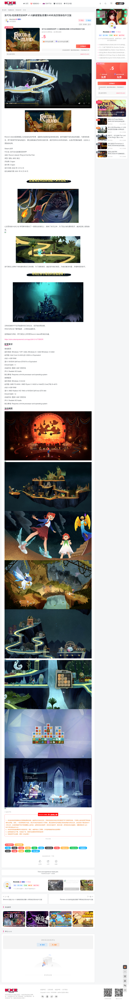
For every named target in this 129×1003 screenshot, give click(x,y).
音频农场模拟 (116, 176)
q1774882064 (107, 218)
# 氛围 (21, 848)
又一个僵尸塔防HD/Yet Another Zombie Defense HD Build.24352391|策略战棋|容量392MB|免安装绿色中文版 (112, 45)
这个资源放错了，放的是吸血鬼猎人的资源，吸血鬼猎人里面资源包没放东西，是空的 (114, 228)
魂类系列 (109, 168)
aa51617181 (106, 212)
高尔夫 (123, 168)
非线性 (112, 179)
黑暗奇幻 (105, 165)
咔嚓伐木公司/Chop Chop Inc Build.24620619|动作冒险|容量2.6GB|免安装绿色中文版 (112, 53)
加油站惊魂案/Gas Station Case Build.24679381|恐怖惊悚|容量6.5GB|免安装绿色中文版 (112, 48)
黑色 (99, 165)
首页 (4, 10)
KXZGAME (54, 992)
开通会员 (120, 3)
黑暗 (111, 165)
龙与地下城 (101, 162)
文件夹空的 (106, 214)
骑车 (104, 170)
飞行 (117, 170)
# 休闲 (14, 848)
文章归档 (50, 989)
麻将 (119, 165)
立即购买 (83, 46)
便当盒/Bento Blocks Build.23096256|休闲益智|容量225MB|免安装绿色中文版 (112, 51)
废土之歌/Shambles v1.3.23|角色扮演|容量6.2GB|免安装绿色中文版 (117, 127)
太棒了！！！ (107, 195)
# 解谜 (41, 848)
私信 (89, 20)
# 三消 (28, 851)
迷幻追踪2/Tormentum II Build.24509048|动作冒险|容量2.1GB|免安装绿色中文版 (117, 144)
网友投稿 (12, 19)
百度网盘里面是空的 (109, 208)
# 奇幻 (34, 848)
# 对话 (8, 851)
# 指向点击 (65, 848)
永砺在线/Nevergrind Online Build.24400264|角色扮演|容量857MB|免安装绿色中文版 (112, 56)
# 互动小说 (74, 848)
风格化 (122, 170)
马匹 (112, 170)
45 (26, 885)
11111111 (106, 220)
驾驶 (108, 170)
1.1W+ (20, 885)
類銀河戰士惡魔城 (103, 173)
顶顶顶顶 (105, 189)
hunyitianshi (107, 224)
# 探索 (28, 848)
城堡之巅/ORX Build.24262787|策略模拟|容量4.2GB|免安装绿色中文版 (117, 152)
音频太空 (101, 176)
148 (31, 885)
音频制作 (108, 176)
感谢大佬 (105, 201)
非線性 (117, 179)
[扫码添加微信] (125, 986)
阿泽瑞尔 (105, 205)
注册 (55, 945)
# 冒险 (8, 848)
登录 (43, 945)
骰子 (99, 170)
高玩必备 (116, 168)
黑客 (115, 165)
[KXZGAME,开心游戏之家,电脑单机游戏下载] (11, 990)
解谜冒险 (19, 845)
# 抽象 (21, 851)
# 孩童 (14, 851)
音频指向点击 (115, 173)
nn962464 (106, 187)
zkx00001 (106, 234)
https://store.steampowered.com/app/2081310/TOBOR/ (24, 339)
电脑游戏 (11, 10)
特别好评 (18, 10)
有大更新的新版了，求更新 (111, 236)
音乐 (106, 179)
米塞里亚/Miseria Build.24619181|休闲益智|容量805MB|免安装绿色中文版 (112, 43)
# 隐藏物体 (83, 848)
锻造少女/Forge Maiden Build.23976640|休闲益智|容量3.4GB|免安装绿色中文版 (117, 119)
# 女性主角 (49, 848)
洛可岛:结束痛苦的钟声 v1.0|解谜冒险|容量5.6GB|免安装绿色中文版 (38, 15)
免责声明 (57, 989)
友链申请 (43, 989)
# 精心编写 (36, 851)
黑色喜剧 (119, 162)
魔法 (104, 168)
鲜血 (99, 168)
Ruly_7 (105, 193)
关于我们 (65, 989)
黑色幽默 (112, 162)
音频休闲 (101, 179)
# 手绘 (57, 848)
